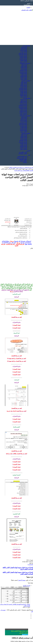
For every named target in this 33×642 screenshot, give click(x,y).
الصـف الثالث (23, 137)
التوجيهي (28, 150)
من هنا (12, 241)
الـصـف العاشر (23, 112)
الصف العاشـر (23, 60)
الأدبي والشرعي (23, 152)
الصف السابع (23, 73)
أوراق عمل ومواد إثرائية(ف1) (25, 63)
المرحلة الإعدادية (10, 244)
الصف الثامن (23, 74)
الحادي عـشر (23, 131)
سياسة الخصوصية (27, 4)
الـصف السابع (23, 90)
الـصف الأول (24, 82)
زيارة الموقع (25, 634)
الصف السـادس (23, 124)
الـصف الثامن (23, 92)
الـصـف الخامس (23, 105)
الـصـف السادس (22, 107)
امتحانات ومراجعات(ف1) (25, 80)
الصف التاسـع (23, 128)
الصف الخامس (23, 70)
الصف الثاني (24, 66)
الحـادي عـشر (23, 61)
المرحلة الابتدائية (20, 244)
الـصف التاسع (23, 93)
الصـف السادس (23, 142)
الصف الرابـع (23, 51)
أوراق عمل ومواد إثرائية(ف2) (25, 115)
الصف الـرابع (23, 121)
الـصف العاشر (23, 95)
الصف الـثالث (23, 50)
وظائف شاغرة (23, 160)
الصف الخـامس (23, 123)
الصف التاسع (23, 76)
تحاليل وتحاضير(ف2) (26, 98)
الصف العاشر (23, 77)
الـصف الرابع (23, 86)
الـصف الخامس (23, 88)
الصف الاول (24, 117)
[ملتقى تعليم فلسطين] (27, 10)
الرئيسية (28, 3)
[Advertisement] (16, 27)
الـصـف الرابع (23, 104)
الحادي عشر (24, 79)
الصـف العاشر (23, 147)
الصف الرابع (24, 69)
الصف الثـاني (23, 118)
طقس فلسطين (23, 159)
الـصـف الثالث (23, 102)
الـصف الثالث (23, 85)
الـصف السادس (23, 89)
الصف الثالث (23, 67)
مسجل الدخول (21, 580)
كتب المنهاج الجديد (22, 156)
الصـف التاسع (23, 146)
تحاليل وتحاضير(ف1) (26, 45)
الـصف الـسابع (23, 55)
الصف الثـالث (23, 120)
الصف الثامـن (23, 127)
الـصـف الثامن (23, 109)
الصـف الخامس (23, 140)
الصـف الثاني (23, 136)
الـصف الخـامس (23, 53)
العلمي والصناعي (22, 153)
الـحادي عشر (23, 96)
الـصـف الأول (23, 99)
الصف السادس (23, 72)
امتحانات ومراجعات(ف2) (25, 133)
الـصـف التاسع (23, 111)
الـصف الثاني (23, 83)
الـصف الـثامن (23, 57)
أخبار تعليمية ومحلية (22, 157)
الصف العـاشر (23, 130)
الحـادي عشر (23, 149)
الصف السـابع (23, 125)
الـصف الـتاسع (23, 58)
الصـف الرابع (23, 139)
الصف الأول (24, 47)
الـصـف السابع (23, 108)
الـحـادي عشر (23, 114)
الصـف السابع (23, 143)
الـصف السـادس (22, 54)
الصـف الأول (24, 134)
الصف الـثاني (23, 48)
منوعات (25, 162)
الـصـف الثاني (23, 101)
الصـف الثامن (23, 144)
